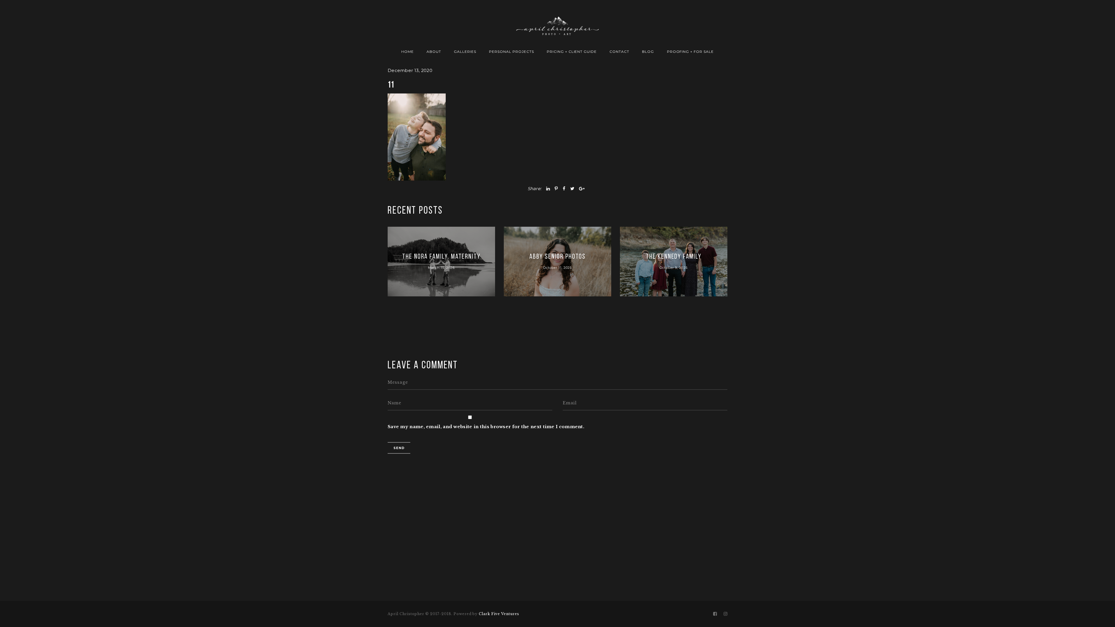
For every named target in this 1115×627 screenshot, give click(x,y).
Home (407, 51)
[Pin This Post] (556, 188)
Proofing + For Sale (690, 51)
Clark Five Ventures (499, 614)
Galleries (465, 51)
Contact (619, 51)
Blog (648, 51)
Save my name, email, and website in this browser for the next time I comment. (486, 426)
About (434, 51)
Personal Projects (511, 51)
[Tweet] (572, 188)
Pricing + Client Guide (572, 51)
